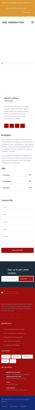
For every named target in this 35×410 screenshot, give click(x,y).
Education (16, 356)
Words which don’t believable (12, 341)
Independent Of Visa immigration (13, 337)
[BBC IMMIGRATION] (12, 22)
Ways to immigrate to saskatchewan (14, 333)
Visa (12, 361)
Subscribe (23, 279)
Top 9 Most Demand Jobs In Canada (14, 329)
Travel (5, 361)
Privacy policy (14, 406)
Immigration (27, 356)
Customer (23, 406)
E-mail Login (26, 12)
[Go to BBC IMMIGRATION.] (1, 44)
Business (6, 356)
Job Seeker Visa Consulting (11, 345)
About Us (4, 406)
